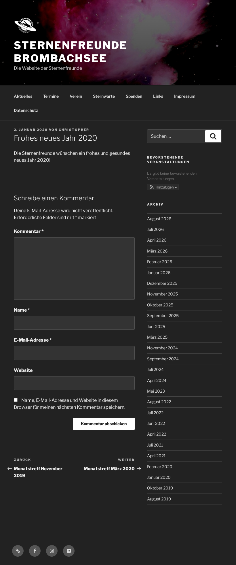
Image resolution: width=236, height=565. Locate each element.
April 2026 (156, 240)
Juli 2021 (155, 444)
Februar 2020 (159, 466)
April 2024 (156, 380)
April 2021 (156, 455)
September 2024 (163, 358)
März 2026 (157, 250)
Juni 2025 (156, 326)
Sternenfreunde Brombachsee (70, 52)
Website (23, 370)
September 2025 (163, 315)
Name (22, 310)
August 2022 (159, 401)
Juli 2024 (155, 369)
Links (158, 96)
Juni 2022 (156, 423)
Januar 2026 (158, 272)
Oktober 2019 (160, 487)
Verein (76, 96)
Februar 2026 (159, 261)
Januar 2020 (159, 477)
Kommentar (29, 231)
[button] (162, 187)
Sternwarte (104, 96)
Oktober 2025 (160, 304)
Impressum (184, 96)
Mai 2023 (156, 391)
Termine (51, 96)
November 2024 (162, 347)
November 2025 (162, 293)
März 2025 (157, 337)
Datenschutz (26, 110)
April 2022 (156, 434)
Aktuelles (23, 96)
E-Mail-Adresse (33, 340)
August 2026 (159, 218)
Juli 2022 (155, 412)
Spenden (134, 96)
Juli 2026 (155, 229)
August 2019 (159, 498)
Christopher (74, 130)
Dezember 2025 (162, 283)
